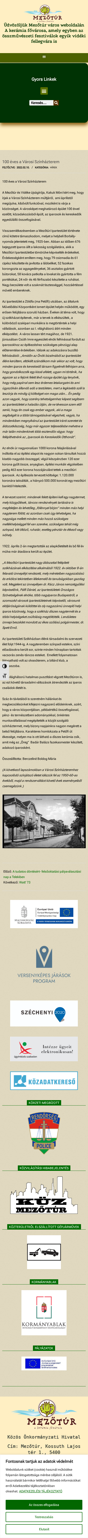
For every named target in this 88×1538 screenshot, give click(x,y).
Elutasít (44, 1529)
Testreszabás (44, 1517)
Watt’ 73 (24, 882)
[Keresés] (56, 103)
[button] (44, 56)
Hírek (53, 167)
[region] (44, 1496)
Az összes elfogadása (44, 1505)
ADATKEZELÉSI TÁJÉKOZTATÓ (40, 1491)
